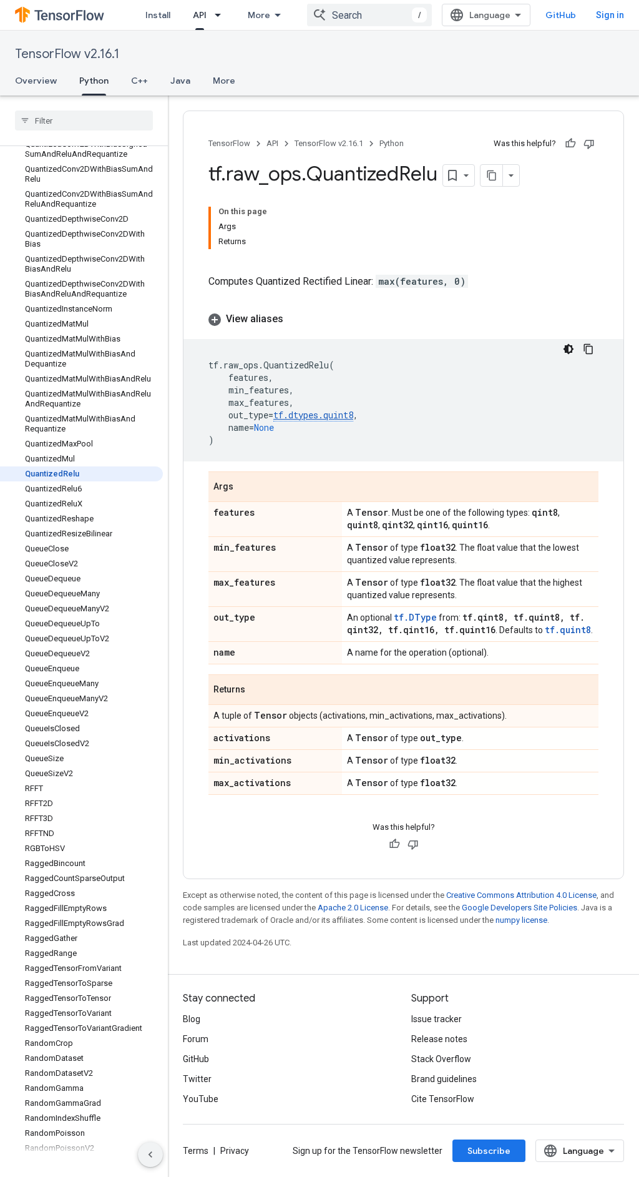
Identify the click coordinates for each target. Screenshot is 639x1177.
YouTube (200, 1099)
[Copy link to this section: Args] (245, 487)
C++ (139, 80)
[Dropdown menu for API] (222, 15)
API (200, 15)
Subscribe (488, 1150)
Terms (195, 1151)
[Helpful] (570, 143)
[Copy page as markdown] (491, 175)
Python (94, 80)
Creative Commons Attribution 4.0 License (521, 895)
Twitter (197, 1079)
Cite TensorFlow (442, 1099)
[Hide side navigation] (150, 1154)
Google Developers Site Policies (519, 907)
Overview (36, 80)
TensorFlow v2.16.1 (67, 54)
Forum (195, 1039)
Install (157, 15)
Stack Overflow (441, 1059)
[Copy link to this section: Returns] (257, 690)
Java (180, 80)
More (259, 15)
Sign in (610, 15)
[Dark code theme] (568, 349)
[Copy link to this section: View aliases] (295, 319)
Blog (191, 1019)
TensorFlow (229, 143)
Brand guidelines (444, 1079)
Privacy (234, 1151)
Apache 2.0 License (353, 907)
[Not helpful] (589, 143)
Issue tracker (436, 1019)
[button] (403, 319)
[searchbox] (84, 121)
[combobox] (369, 15)
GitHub (560, 15)
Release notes (439, 1039)
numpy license (521, 920)
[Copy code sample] (588, 349)
